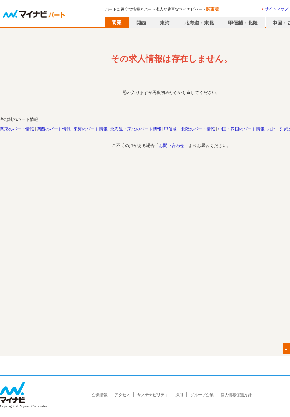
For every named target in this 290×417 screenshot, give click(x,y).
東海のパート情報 (91, 129)
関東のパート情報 (17, 129)
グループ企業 (202, 395)
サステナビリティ (152, 395)
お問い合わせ (171, 145)
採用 (179, 395)
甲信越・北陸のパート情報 (189, 129)
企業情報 (100, 395)
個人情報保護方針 (236, 395)
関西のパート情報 (54, 129)
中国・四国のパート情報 (241, 129)
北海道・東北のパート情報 (135, 129)
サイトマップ (276, 9)
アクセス (122, 395)
